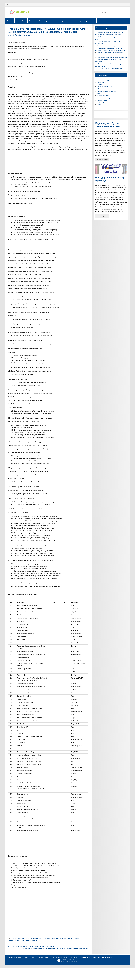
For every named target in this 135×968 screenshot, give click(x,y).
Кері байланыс (22, 5)
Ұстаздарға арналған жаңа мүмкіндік (109, 46)
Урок (26, 957)
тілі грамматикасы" (31, 940)
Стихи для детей (103, 95)
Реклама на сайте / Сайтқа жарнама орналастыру (97, 957)
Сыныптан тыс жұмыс (105, 98)
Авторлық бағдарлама (18, 42)
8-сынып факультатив (18, 938)
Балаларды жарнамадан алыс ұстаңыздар (112, 57)
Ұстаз (41, 21)
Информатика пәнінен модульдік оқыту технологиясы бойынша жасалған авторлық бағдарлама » (56, 948)
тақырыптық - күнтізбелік (16, 940)
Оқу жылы (101, 93)
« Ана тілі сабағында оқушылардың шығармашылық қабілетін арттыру (32, 946)
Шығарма (101, 21)
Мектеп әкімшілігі (103, 89)
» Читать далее (102, 159)
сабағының (77, 938)
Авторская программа (14, 957)
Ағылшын (29, 938)
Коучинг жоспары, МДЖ (105, 86)
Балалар (32, 21)
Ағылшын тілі (36, 938)
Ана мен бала (21, 21)
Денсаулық (50, 21)
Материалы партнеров (60, 957)
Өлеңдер (100, 107)
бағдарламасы (46, 938)
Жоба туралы (11, 5)
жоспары (55, 938)
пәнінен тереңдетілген (65, 938)
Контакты (74, 957)
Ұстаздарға (101, 82)
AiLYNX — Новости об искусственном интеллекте (69, 960)
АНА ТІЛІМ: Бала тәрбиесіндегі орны (109, 68)
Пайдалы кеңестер (74, 21)
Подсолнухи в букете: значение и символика (108, 125)
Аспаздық (61, 21)
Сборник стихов (44, 957)
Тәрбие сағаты (90, 21)
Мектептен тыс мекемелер (106, 91)
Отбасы (10, 21)
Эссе (99, 104)
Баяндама (100, 84)
